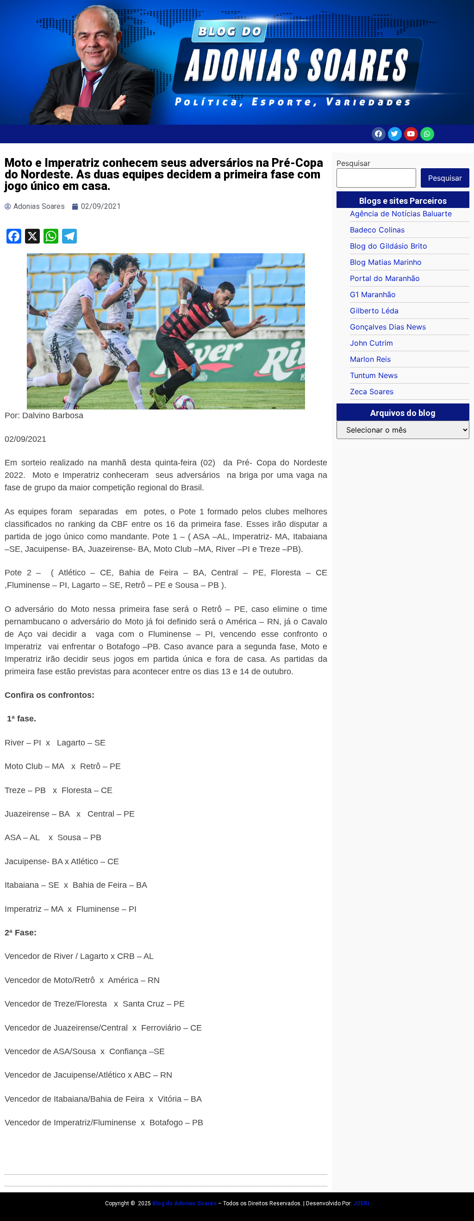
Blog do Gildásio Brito (388, 245)
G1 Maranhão (373, 294)
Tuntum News (374, 375)
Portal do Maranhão (385, 278)
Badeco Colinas (377, 229)
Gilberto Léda (374, 310)
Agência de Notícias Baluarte (401, 213)
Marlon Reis (370, 359)
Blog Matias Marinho (386, 262)
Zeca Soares (371, 391)
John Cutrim (371, 343)
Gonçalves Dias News (388, 326)
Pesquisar (353, 163)
